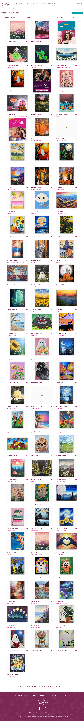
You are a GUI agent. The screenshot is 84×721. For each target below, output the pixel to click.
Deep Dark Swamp (35, 530)
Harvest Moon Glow (35, 237)
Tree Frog (33, 67)
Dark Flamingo (34, 384)
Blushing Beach (10, 213)
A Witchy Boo (34, 286)
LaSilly (57, 578)
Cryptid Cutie (34, 335)
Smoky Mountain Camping (12, 481)
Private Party (39, 695)
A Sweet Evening (59, 505)
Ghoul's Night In (10, 651)
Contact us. (59, 686)
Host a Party (35, 3)
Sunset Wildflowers (11, 189)
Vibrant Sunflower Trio (11, 384)
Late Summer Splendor (61, 237)
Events (27, 3)
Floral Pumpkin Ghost (35, 359)
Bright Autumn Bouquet (12, 237)
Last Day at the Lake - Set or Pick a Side (15, 262)
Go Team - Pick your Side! (12, 432)
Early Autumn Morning (11, 164)
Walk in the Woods (60, 189)
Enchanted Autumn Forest (37, 140)
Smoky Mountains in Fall (61, 213)
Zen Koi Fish (9, 554)
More (43, 3)
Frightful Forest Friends (36, 189)
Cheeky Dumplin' (59, 651)
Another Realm (10, 311)
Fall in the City (59, 432)
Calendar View (77, 13)
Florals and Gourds (11, 676)
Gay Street (33, 481)
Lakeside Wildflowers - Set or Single (63, 67)
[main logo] (6, 1)
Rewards (79, 3)
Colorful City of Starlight (61, 140)
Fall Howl (33, 262)
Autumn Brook (10, 603)
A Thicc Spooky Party (35, 408)
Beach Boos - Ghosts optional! (37, 432)
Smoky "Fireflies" (35, 116)
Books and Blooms (11, 530)
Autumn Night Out (60, 384)
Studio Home (18, 3)
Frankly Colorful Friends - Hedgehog (39, 578)
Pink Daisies (33, 651)
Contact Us (50, 712)
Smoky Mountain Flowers (61, 481)
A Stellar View (34, 43)
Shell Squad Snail (10, 67)
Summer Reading (60, 359)
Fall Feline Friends (60, 335)
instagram (45, 708)
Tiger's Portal (58, 116)
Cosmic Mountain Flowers (61, 603)
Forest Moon (58, 164)
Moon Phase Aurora (11, 627)
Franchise (51, 3)
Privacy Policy (35, 712)
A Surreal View (59, 457)
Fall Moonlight (10, 286)
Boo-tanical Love (59, 627)
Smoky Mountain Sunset (61, 311)
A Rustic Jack (58, 262)
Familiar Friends (10, 91)
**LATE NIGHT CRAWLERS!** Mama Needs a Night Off (17, 117)
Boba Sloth (33, 457)
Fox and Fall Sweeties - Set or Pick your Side (16, 457)
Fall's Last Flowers (35, 603)
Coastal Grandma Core (12, 335)
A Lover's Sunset (59, 554)
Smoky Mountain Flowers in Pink (13, 43)
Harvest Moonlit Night (11, 408)
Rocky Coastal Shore (35, 627)
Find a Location (20, 695)
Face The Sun (10, 359)
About (53, 695)
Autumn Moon (59, 286)
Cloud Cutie (33, 213)
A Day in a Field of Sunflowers (37, 311)
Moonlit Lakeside (59, 408)
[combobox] (18, 17)
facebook (39, 708)
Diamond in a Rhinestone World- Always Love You (66, 91)
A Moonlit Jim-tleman (35, 505)
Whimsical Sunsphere (11, 578)
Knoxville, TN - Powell (19, 4)
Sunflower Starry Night (61, 530)
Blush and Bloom (10, 505)
